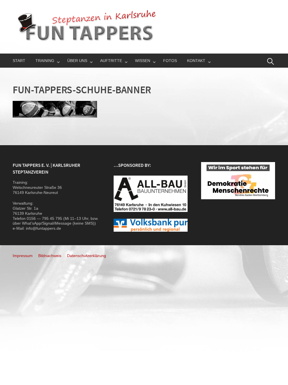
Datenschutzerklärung (86, 255)
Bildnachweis (49, 255)
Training (44, 60)
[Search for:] (270, 61)
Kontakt (196, 60)
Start (19, 60)
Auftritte (111, 60)
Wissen (142, 60)
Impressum (23, 255)
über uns (77, 60)
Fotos (170, 60)
